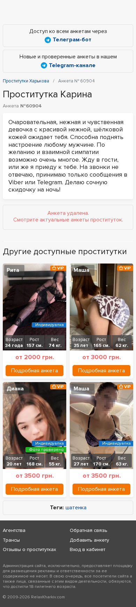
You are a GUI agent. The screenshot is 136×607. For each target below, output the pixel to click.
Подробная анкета (34, 370)
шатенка (76, 507)
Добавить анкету (89, 540)
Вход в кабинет (87, 549)
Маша (81, 270)
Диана (15, 388)
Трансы (11, 540)
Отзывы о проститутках (29, 549)
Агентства (14, 530)
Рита (13, 270)
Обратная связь (88, 530)
